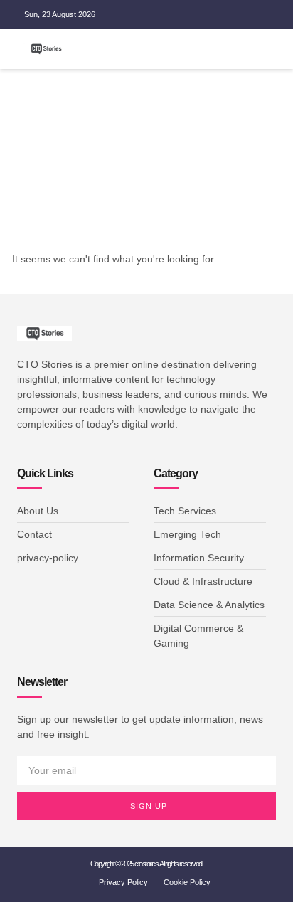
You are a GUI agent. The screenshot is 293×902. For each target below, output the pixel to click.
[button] (231, 49)
